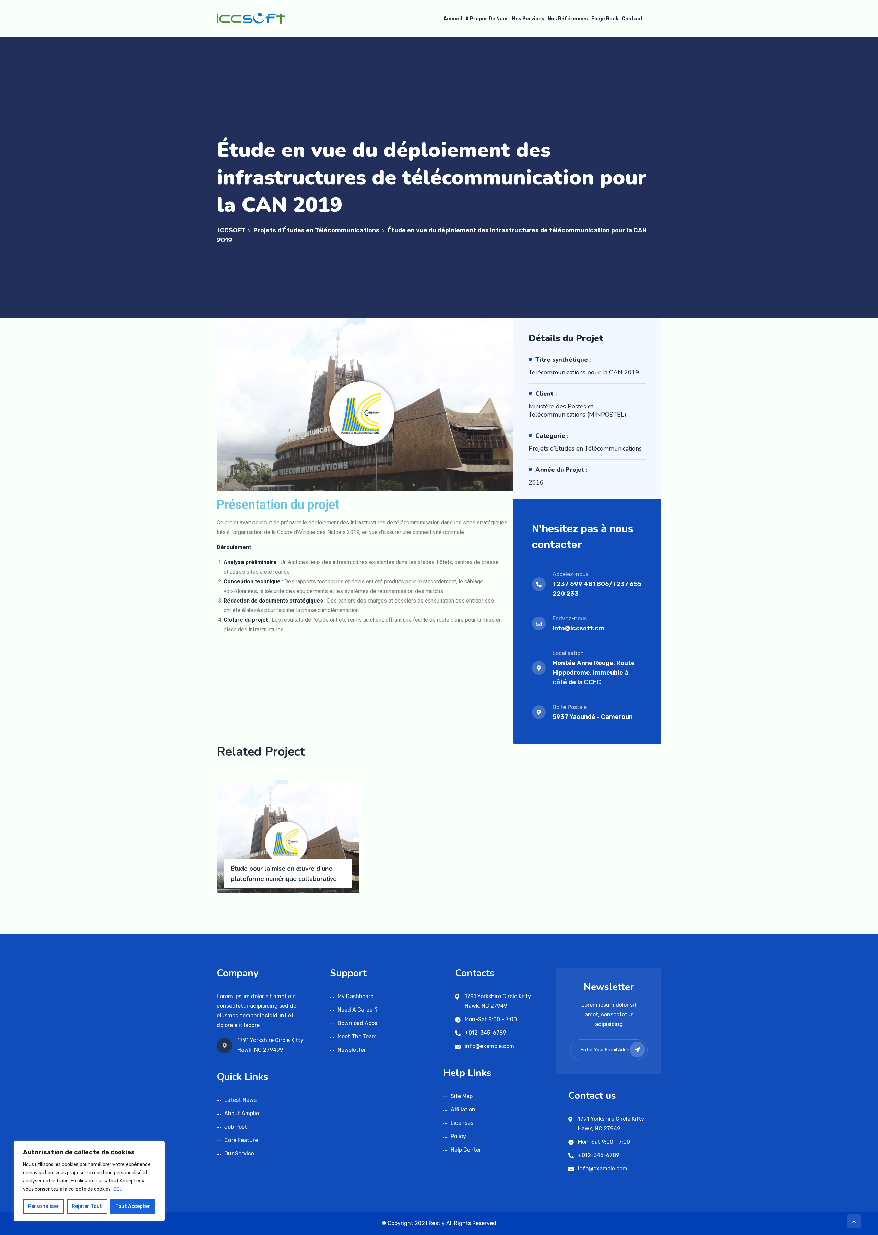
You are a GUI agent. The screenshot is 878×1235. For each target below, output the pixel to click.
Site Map (462, 1096)
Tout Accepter (132, 1206)
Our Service (239, 1153)
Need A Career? (357, 1009)
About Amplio (241, 1113)
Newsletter (351, 1050)
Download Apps (357, 1023)
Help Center (466, 1149)
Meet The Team (357, 1036)
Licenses (462, 1123)
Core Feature (241, 1140)
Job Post (235, 1126)
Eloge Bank (604, 19)
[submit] (637, 1049)
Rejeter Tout (87, 1206)
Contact (632, 19)
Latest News (240, 1100)
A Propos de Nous (487, 19)
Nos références (568, 19)
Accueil (452, 19)
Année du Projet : (561, 470)
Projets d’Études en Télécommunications (585, 448)
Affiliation (463, 1109)
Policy (458, 1136)
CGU (118, 1189)
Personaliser (43, 1206)
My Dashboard (355, 996)
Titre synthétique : (563, 360)
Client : (546, 394)
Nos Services (528, 19)
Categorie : (552, 436)
